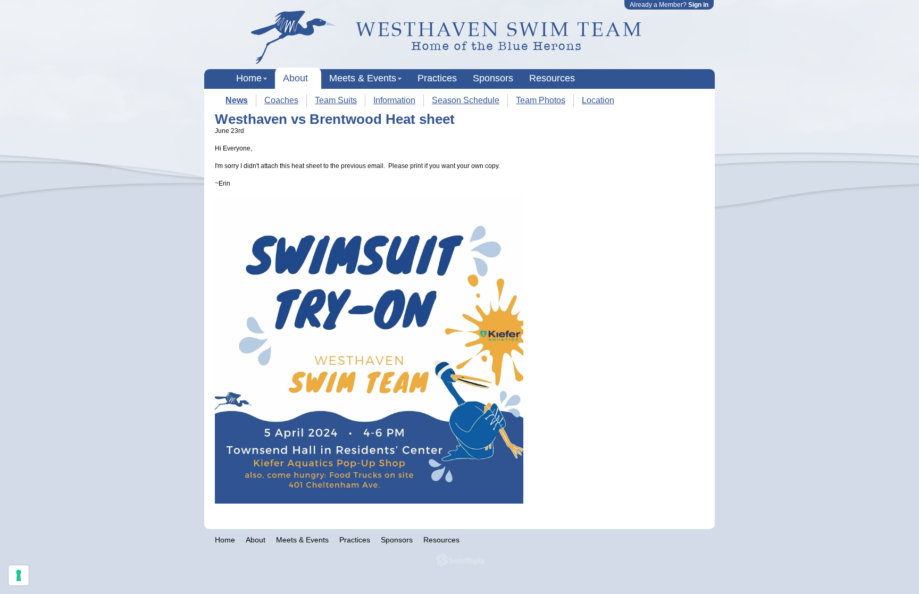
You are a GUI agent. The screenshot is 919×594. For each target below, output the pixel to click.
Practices (437, 78)
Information (394, 100)
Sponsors (493, 78)
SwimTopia (460, 560)
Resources (552, 78)
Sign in (698, 5)
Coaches (281, 100)
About (295, 78)
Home (249, 78)
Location (598, 100)
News (236, 100)
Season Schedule (465, 100)
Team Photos (540, 100)
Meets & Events (362, 78)
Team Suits (336, 100)
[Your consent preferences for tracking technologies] (19, 575)
